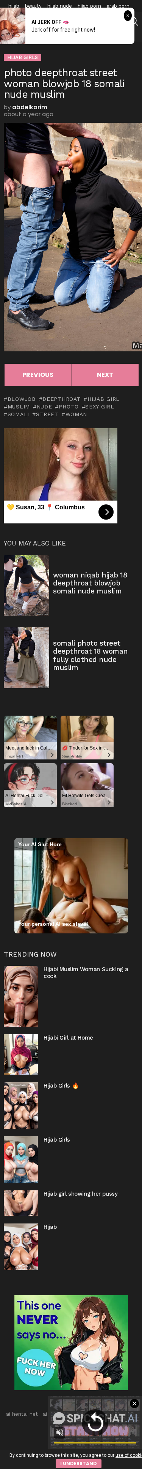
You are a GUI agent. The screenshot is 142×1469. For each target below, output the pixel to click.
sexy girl (99, 407)
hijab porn (89, 6)
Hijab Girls (57, 1139)
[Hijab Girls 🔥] (21, 1105)
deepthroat (61, 399)
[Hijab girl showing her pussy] (21, 1203)
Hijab (50, 1226)
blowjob (22, 399)
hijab (13, 6)
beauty (33, 6)
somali (18, 414)
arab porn (118, 6)
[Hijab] (21, 1246)
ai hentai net (22, 1414)
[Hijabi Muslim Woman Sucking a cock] (21, 996)
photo (68, 407)
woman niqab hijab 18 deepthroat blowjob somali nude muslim (90, 583)
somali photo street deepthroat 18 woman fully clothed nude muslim (90, 655)
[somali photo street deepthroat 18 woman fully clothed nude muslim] (26, 657)
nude (44, 407)
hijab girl (103, 399)
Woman (76, 414)
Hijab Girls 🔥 (61, 1085)
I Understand (78, 1463)
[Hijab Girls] (21, 1159)
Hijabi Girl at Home (68, 1037)
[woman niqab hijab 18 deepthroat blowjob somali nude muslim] (26, 585)
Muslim (19, 407)
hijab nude (59, 6)
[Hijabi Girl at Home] (21, 1054)
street (47, 414)
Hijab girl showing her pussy (81, 1193)
